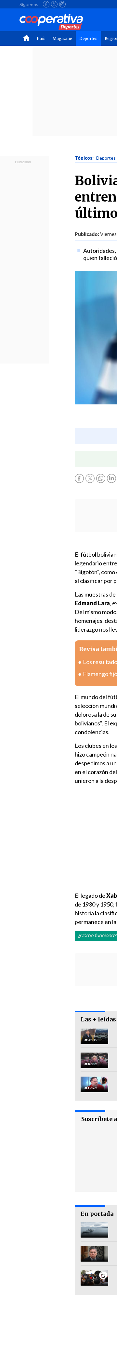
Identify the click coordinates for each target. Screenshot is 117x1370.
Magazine (62, 38)
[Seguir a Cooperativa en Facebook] (46, 4)
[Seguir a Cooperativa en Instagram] (62, 4)
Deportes (88, 38)
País (41, 38)
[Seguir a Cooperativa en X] (54, 4)
